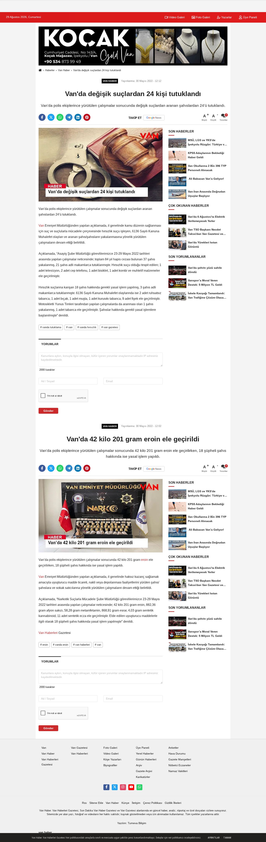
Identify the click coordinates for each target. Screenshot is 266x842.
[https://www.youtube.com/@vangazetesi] (131, 787)
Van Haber (64, 70)
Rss (84, 802)
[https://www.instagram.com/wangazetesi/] (123, 787)
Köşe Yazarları (112, 759)
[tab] (50, 344)
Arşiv (139, 765)
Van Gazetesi (79, 747)
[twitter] (51, 117)
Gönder (48, 410)
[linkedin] (77, 117)
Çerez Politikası (152, 802)
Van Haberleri (48, 632)
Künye (125, 802)
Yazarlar (226, 17)
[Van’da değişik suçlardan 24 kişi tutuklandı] (101, 164)
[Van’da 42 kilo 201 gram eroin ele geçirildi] (101, 515)
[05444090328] (139, 787)
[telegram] (68, 117)
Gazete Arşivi (144, 771)
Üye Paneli (249, 17)
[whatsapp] (59, 117)
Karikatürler (143, 777)
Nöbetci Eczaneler (179, 765)
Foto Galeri (202, 17)
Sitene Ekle (96, 802)
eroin (144, 559)
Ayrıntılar (213, 837)
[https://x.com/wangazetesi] (115, 787)
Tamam (227, 837)
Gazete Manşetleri (179, 759)
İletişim (136, 802)
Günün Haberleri (146, 759)
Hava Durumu (177, 753)
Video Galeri (176, 17)
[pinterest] (86, 117)
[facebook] (42, 117)
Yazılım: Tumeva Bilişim (131, 823)
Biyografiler (110, 765)
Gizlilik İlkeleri (173, 802)
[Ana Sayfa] (40, 70)
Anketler (173, 747)
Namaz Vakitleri (178, 771)
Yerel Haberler (145, 753)
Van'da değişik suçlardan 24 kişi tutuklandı (97, 70)
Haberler (50, 70)
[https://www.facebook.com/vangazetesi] (106, 787)
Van (42, 225)
